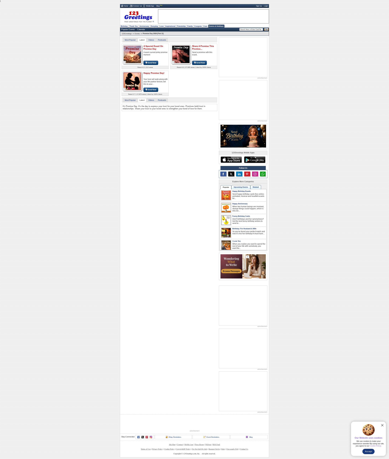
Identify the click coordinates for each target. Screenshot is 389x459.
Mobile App (150, 6)
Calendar (141, 29)
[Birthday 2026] (243, 136)
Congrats (198, 26)
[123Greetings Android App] (254, 159)
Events (137, 34)
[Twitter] (142, 437)
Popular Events (128, 29)
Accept (368, 451)
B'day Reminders (175, 437)
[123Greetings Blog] (243, 266)
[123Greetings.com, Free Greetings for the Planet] (139, 16)
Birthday (124, 26)
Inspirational (170, 26)
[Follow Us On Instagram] (255, 174)
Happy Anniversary (240, 204)
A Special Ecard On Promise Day (153, 47)
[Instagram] (151, 437)
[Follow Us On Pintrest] (247, 174)
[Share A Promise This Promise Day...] (181, 54)
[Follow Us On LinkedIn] (239, 174)
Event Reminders (213, 437)
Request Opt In (214, 449)
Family (190, 26)
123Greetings (127, 34)
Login (266, 6)
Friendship (181, 26)
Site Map (172, 444)
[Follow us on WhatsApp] (263, 174)
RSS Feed (216, 444)
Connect (136, 6)
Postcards (162, 40)
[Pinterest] (147, 437)
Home (126, 6)
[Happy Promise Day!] (132, 81)
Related (256, 187)
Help (223, 449)
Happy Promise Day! (153, 73)
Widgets (208, 444)
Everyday (154, 26)
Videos (151, 40)
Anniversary (144, 26)
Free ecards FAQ (232, 449)
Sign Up (259, 6)
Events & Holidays (216, 26)
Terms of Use (146, 449)
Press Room (199, 444)
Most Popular (130, 40)
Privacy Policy (157, 449)
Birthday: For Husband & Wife (244, 229)
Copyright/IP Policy (183, 449)
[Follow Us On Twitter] (231, 174)
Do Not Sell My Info (199, 449)
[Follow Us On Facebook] (223, 174)
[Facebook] (138, 437)
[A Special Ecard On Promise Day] (132, 54)
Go (266, 29)
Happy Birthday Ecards (241, 191)
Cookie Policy (169, 449)
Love (162, 26)
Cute (205, 26)
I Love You (236, 241)
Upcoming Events (241, 187)
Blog (158, 6)
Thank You (133, 26)
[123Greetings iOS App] (231, 159)
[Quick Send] (125, 62)
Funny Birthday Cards (241, 216)
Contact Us (244, 449)
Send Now (152, 63)
